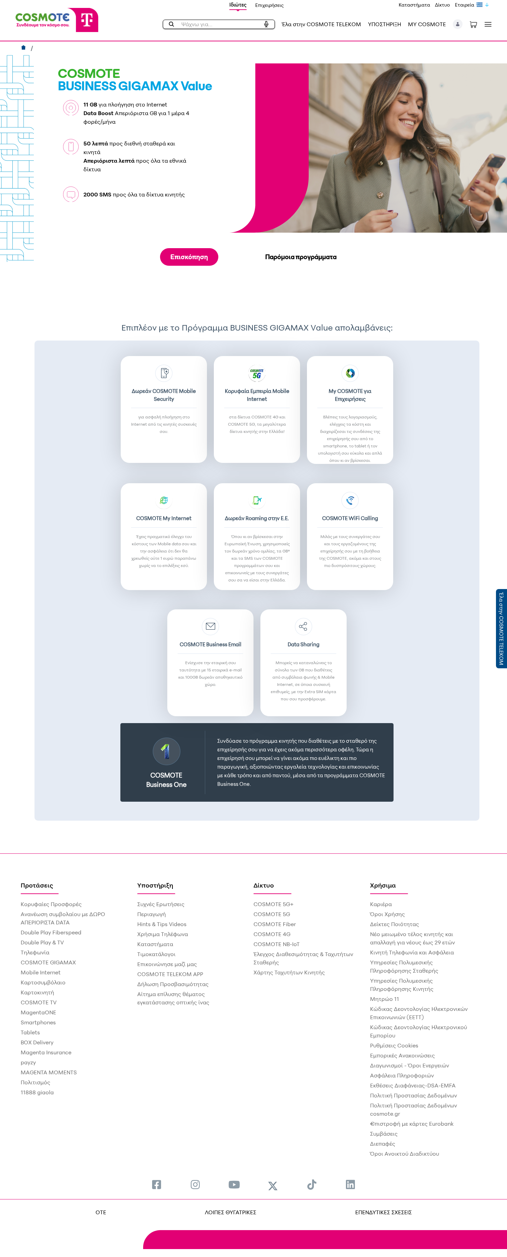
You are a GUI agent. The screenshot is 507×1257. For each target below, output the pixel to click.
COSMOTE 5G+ (274, 904)
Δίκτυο (442, 5)
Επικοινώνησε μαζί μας (167, 964)
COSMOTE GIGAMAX (48, 962)
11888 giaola (37, 1092)
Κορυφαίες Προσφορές (51, 904)
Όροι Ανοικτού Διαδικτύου (404, 1153)
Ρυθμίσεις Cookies (394, 1045)
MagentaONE (38, 1012)
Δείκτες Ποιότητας (394, 924)
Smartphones (38, 1022)
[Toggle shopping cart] (473, 24)
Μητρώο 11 (384, 998)
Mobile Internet (41, 972)
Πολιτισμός (35, 1082)
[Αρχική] (24, 48)
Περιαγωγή (151, 914)
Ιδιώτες (238, 5)
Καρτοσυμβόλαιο (43, 982)
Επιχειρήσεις (269, 5)
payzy (28, 1062)
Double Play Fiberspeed (51, 932)
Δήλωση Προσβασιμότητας (173, 984)
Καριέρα (381, 904)
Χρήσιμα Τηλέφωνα (162, 934)
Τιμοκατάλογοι (156, 954)
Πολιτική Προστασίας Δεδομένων (413, 1095)
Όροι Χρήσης (387, 914)
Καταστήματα (414, 5)
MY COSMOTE (427, 24)
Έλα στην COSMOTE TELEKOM (321, 24)
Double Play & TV (42, 942)
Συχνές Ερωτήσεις (161, 904)
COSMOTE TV (39, 1002)
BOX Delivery (37, 1042)
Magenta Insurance (46, 1052)
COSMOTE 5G (272, 914)
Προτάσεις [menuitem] (37, 885)
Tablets (30, 1032)
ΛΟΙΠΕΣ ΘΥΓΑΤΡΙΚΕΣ (230, 1212)
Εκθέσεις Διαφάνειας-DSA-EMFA (413, 1085)
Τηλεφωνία (35, 952)
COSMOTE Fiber (275, 924)
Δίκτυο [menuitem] (264, 885)
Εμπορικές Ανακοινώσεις (402, 1055)
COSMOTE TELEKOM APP (170, 974)
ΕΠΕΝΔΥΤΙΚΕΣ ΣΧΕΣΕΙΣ (383, 1212)
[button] (458, 24)
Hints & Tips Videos (162, 924)
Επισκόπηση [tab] (189, 257)
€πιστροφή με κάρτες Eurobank (412, 1123)
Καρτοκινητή (37, 992)
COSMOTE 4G (272, 934)
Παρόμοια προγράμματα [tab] (301, 257)
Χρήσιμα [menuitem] (383, 885)
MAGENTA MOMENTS (49, 1072)
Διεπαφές (382, 1143)
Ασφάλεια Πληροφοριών (402, 1075)
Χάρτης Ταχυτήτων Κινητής (289, 972)
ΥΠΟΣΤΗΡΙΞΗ (384, 24)
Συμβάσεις (384, 1133)
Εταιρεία (464, 5)
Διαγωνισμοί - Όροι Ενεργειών (409, 1065)
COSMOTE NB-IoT (277, 944)
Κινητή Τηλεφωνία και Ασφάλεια (412, 952)
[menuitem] (156, 1184)
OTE (101, 1212)
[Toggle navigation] (486, 24)
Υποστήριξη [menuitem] (155, 885)
